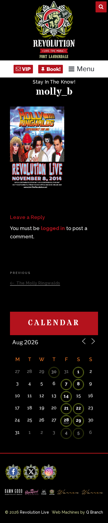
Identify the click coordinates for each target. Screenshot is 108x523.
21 (66, 408)
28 (66, 420)
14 (66, 396)
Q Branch (94, 512)
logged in (53, 228)
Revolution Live (34, 512)
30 (53, 371)
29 (78, 420)
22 (78, 408)
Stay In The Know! (54, 82)
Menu (85, 69)
